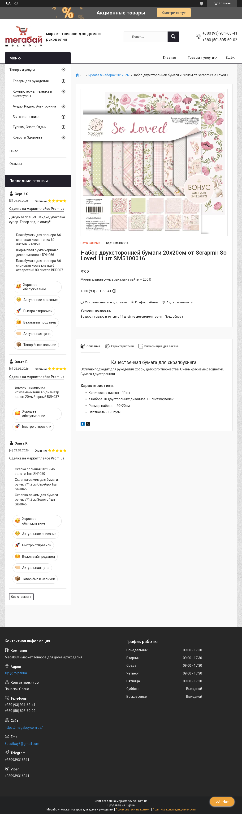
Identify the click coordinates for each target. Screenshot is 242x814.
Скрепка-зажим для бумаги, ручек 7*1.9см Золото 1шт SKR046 (37, 499)
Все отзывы (20, 596)
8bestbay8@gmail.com (22, 744)
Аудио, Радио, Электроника (34, 106)
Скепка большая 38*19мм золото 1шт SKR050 (35, 471)
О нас (13, 151)
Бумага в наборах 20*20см (109, 75)
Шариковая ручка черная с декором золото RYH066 (37, 252)
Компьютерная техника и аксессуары (32, 94)
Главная (169, 57)
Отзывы (15, 164)
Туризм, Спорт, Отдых (29, 127)
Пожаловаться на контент (133, 809)
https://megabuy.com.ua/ (24, 727)
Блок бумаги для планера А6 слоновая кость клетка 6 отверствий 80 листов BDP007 (39, 265)
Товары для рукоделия (31, 81)
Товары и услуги (201, 57)
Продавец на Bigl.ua (121, 805)
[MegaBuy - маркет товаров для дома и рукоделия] (24, 36)
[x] (88, 424)
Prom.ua (142, 801)
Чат (226, 802)
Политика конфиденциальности (174, 809)
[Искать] (173, 36)
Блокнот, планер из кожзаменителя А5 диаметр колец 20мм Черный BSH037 (37, 392)
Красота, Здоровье (28, 137)
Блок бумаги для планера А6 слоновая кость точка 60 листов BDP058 (38, 239)
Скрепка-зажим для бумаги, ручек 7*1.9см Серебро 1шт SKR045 (37, 484)
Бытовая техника (26, 117)
